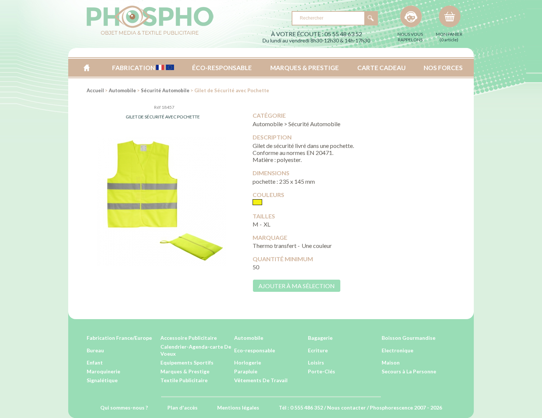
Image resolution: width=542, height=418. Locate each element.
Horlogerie (247, 362)
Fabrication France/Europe (119, 338)
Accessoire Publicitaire (188, 338)
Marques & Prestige (184, 371)
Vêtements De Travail (261, 380)
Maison (391, 362)
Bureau (95, 350)
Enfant (95, 362)
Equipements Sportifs (186, 362)
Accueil (86, 68)
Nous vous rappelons (410, 36)
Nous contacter (346, 407)
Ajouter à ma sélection (296, 285)
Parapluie (245, 371)
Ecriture (318, 350)
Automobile (122, 90)
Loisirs (316, 362)
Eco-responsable (254, 350)
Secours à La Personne (409, 371)
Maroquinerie (103, 371)
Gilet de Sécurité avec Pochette (163, 117)
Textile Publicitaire (184, 380)
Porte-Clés (321, 371)
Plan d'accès (182, 407)
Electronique (397, 350)
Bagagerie (320, 338)
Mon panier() (449, 36)
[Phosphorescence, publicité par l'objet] (150, 33)
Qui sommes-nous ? (124, 407)
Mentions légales (238, 407)
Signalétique (102, 380)
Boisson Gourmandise (408, 338)
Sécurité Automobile (165, 90)
